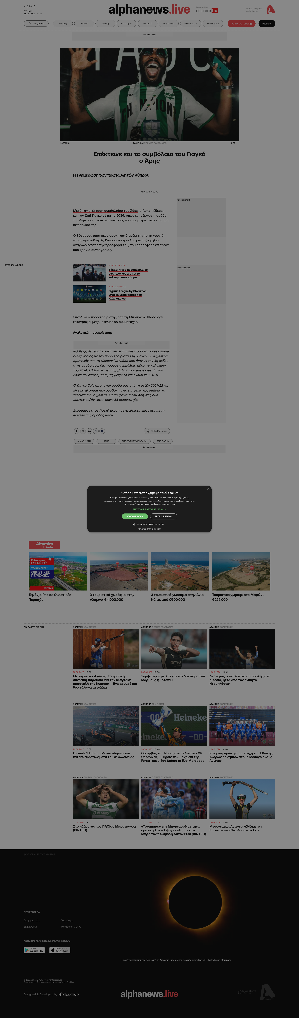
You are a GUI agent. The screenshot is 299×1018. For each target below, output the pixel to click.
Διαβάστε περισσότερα (164, 504)
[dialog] (149, 509)
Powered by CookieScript (149, 529)
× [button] (208, 489)
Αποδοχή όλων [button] (134, 516)
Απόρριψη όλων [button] (163, 516)
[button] (149, 509)
